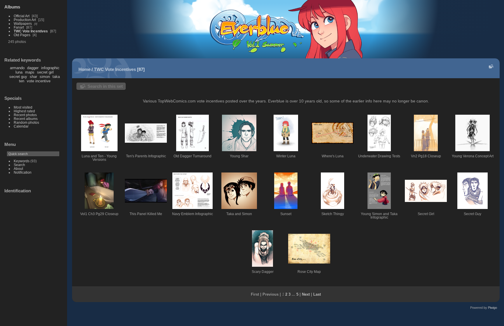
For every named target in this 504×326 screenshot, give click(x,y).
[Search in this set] (490, 66)
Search (19, 165)
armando (17, 68)
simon (45, 76)
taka (56, 76)
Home (84, 69)
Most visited (23, 107)
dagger (32, 68)
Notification (23, 172)
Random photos (26, 122)
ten (21, 81)
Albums (12, 6)
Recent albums (26, 119)
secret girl (45, 72)
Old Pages (22, 35)
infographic (50, 68)
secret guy (18, 76)
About (18, 168)
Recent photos (25, 115)
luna (18, 72)
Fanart (19, 27)
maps (29, 72)
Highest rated (24, 111)
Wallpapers (23, 23)
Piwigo (492, 307)
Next (306, 294)
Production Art (25, 20)
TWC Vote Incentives (31, 31)
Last (317, 294)
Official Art (21, 16)
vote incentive (38, 81)
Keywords (21, 161)
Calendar (21, 126)
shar (33, 76)
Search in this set (105, 86)
